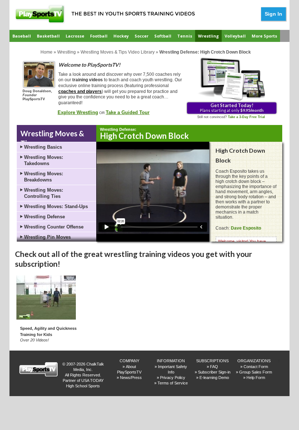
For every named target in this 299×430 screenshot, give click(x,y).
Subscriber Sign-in (214, 372)
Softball (162, 36)
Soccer (141, 36)
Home (46, 52)
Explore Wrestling (78, 112)
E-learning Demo (214, 377)
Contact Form (256, 366)
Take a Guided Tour (128, 112)
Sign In (273, 14)
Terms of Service (173, 383)
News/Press (131, 377)
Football (99, 36)
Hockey (121, 36)
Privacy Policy (172, 377)
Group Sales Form (255, 372)
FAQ (214, 366)
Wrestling (208, 36)
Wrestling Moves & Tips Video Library (118, 52)
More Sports (264, 36)
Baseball (21, 36)
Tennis (184, 36)
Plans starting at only (232, 107)
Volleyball (235, 36)
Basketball (48, 36)
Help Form (255, 377)
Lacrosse (75, 36)
